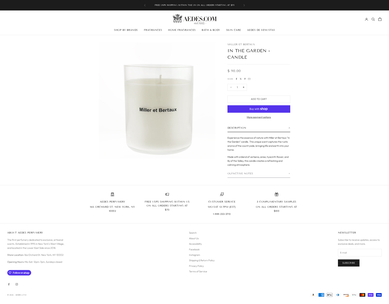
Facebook (194, 249)
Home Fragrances (182, 30)
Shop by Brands (126, 30)
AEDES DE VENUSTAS (261, 30)
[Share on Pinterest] (245, 79)
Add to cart (259, 99)
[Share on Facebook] (236, 79)
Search (193, 232)
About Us (194, 238)
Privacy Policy (196, 265)
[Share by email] (249, 79)
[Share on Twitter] (240, 79)
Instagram (194, 254)
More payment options (259, 117)
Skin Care (233, 30)
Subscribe (348, 262)
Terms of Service (198, 271)
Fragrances (153, 30)
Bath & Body (211, 30)
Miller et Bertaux (241, 44)
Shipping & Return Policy (202, 260)
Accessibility (195, 243)
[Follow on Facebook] (8, 284)
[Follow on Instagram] (16, 284)
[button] (258, 128)
